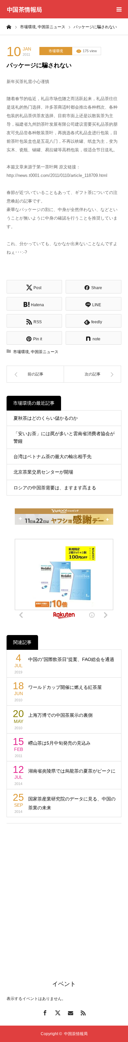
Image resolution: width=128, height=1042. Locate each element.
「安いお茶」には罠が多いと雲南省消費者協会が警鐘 (64, 437)
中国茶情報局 (24, 9)
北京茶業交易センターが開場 (43, 472)
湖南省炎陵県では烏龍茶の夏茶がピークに (72, 771)
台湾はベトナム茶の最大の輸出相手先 (52, 456)
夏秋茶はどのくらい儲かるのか (45, 418)
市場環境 (56, 51)
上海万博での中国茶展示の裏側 (60, 715)
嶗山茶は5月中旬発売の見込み (59, 743)
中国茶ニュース (44, 352)
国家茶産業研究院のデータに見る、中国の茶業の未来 (72, 803)
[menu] (119, 9)
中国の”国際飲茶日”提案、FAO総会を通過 (71, 659)
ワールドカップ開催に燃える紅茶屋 (65, 687)
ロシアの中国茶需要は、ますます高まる (54, 487)
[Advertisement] (64, 894)
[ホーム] (9, 26)
